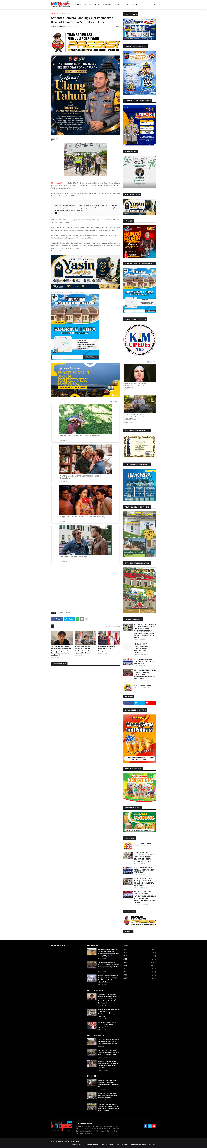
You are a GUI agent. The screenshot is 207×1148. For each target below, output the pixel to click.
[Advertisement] (85, 587)
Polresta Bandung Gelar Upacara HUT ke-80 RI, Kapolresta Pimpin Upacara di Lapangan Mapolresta (85, 650)
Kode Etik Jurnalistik (107, 1145)
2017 (139, 978)
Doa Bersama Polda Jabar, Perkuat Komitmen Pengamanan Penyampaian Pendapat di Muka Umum (145, 674)
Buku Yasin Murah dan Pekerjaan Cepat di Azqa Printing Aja (144, 661)
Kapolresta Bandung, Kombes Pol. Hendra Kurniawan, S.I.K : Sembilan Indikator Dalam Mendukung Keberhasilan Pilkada (145, 897)
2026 (139, 949)
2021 (139, 965)
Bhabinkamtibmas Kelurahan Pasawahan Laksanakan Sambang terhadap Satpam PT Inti (108, 1083)
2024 (139, 956)
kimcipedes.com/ (61, 1141)
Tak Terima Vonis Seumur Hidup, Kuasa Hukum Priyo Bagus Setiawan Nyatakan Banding (109, 1042)
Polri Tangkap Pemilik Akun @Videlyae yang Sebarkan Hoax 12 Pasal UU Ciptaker (144, 882)
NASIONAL (152, 1145)
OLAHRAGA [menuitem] (107, 4)
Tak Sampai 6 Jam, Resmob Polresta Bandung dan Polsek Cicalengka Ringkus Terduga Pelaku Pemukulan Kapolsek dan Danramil (61, 651)
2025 (139, 953)
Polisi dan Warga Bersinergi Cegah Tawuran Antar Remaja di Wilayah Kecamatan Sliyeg (108, 1052)
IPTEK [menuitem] (97, 4)
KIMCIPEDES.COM (58, 183)
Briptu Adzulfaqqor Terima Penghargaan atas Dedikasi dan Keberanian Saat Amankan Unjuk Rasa (108, 1064)
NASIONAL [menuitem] (77, 4)
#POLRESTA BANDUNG (65, 613)
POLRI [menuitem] (135, 4)
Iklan (80, 1145)
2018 (139, 975)
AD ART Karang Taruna (143, 685)
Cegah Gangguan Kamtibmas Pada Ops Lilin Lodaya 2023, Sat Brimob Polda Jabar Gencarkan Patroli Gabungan (108, 1107)
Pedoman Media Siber (91, 1145)
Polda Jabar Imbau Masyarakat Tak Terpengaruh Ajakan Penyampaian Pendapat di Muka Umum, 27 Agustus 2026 (108, 953)
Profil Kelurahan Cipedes (138, 1145)
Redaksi (74, 1145)
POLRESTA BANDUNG (63, 13)
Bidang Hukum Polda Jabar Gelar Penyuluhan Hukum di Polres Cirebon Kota (107, 1095)
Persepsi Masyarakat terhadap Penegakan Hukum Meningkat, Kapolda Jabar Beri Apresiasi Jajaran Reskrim (108, 979)
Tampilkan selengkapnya (112, 626)
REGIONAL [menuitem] (88, 4)
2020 (139, 969)
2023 (139, 959)
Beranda (53, 13)
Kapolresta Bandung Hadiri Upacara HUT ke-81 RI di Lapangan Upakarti (107, 649)
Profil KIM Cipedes (122, 1145)
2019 (139, 972)
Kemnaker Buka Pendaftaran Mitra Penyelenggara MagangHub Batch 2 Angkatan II (142, 648)
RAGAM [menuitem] (116, 4)
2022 (139, 962)
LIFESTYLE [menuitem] (126, 4)
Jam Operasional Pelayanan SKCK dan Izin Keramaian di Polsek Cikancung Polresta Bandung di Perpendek (144, 857)
